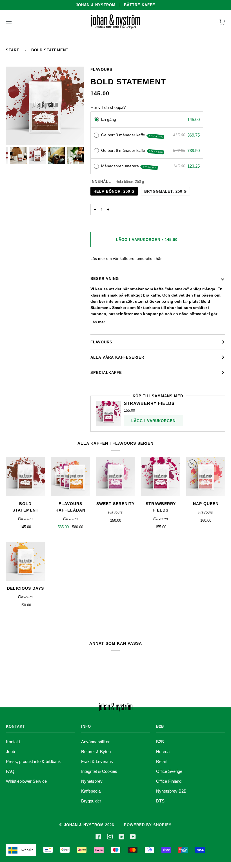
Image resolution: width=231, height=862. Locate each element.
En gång (108, 119)
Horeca (163, 751)
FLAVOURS (101, 342)
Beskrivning (104, 279)
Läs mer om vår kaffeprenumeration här (126, 258)
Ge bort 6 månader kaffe (132, 150)
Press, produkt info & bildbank (33, 761)
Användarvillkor (95, 741)
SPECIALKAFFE (106, 372)
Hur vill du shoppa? (108, 107)
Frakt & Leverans (97, 761)
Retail (161, 761)
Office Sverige (169, 771)
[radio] (96, 119)
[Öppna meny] (14, 21)
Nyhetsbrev (92, 781)
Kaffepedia (91, 791)
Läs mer (97, 322)
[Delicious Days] (25, 561)
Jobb (10, 751)
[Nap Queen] (205, 476)
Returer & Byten (96, 751)
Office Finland (168, 781)
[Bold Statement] (25, 476)
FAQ (10, 771)
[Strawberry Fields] (160, 476)
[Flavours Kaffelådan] (70, 476)
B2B (160, 741)
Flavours (101, 69)
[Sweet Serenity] (115, 476)
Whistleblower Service (26, 781)
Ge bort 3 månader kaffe (132, 135)
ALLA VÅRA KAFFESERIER (117, 357)
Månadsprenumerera (129, 166)
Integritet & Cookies (99, 771)
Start (12, 50)
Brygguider (91, 801)
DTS (160, 801)
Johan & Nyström (84, 825)
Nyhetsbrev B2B (171, 791)
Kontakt (13, 741)
